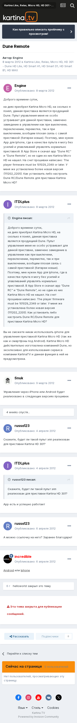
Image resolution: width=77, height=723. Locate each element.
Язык (22, 707)
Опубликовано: (34, 90)
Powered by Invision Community (38, 716)
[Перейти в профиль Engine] (7, 88)
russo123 (22, 426)
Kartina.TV (38, 712)
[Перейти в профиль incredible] (7, 559)
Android (8, 570)
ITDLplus (22, 202)
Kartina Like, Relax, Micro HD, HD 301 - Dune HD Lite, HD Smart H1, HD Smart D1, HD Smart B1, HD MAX (38, 66)
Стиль (36, 707)
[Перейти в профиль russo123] (7, 428)
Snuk (19, 378)
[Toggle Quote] (10, 218)
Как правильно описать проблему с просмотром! (38, 31)
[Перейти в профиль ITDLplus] (7, 204)
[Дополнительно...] (69, 88)
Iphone (25, 570)
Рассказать (20, 636)
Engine (18, 57)
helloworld (20, 586)
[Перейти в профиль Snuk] (7, 380)
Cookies (53, 707)
